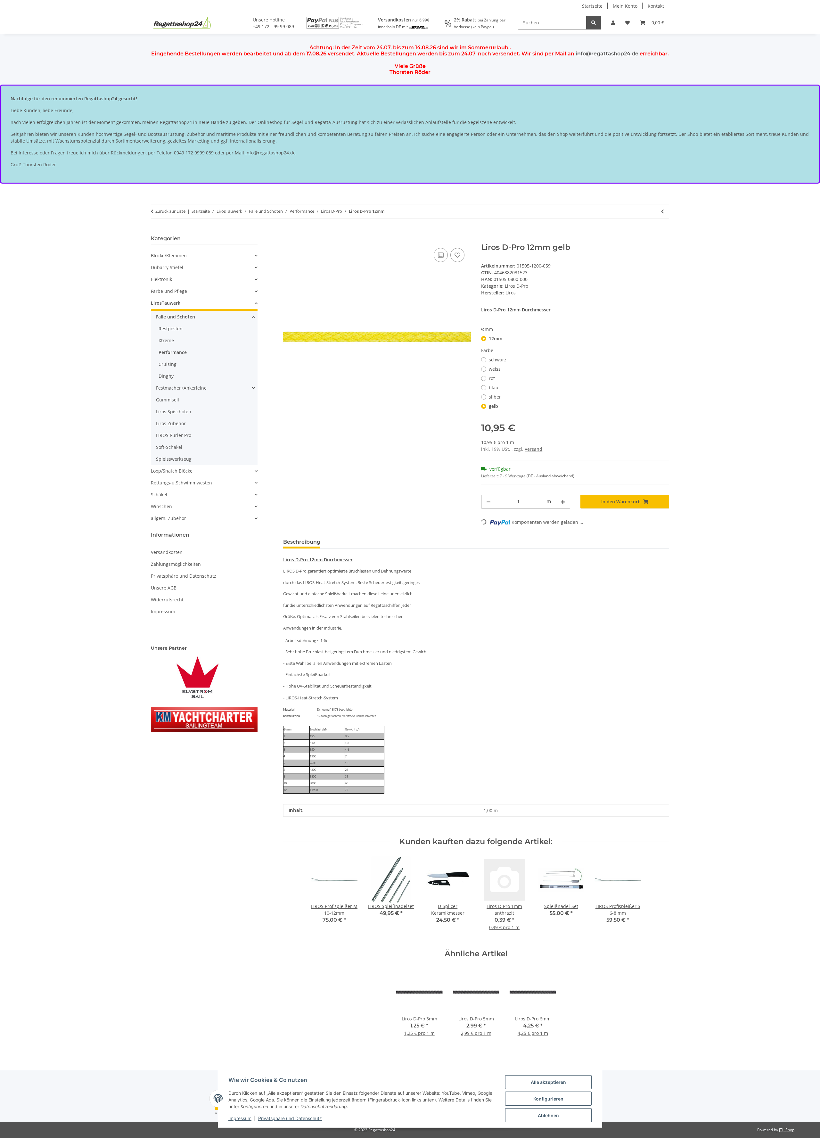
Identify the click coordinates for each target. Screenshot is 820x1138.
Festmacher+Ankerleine (181, 388)
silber (495, 397)
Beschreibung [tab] (301, 542)
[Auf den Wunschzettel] (457, 255)
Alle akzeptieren (548, 1082)
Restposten (171, 329)
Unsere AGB (163, 588)
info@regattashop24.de (607, 54)
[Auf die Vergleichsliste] (441, 255)
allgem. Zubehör (168, 518)
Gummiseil (167, 400)
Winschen (161, 506)
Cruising (167, 364)
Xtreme (166, 340)
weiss (495, 369)
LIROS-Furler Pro (173, 435)
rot (492, 378)
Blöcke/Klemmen (169, 255)
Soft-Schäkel (169, 447)
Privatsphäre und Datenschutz (290, 1118)
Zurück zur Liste (170, 211)
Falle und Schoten (175, 317)
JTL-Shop (786, 1130)
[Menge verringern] (488, 501)
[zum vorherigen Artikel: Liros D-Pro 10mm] (662, 211)
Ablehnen (548, 1115)
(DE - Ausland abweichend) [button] (550, 476)
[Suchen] (593, 22)
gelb (493, 406)
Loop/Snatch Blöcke (172, 471)
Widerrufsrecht (167, 600)
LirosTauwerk (165, 303)
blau (493, 387)
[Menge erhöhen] (563, 501)
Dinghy (166, 376)
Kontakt (656, 6)
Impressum (239, 1118)
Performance (173, 352)
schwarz (497, 360)
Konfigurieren (548, 1098)
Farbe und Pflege (169, 291)
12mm (495, 338)
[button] (613, 23)
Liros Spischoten (173, 411)
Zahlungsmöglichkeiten (176, 564)
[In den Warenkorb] (288, 239)
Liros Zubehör (171, 423)
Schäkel (159, 494)
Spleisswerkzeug (174, 459)
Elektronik (161, 279)
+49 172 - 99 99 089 (273, 26)
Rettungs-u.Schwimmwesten (181, 483)
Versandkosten (167, 552)
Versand (533, 449)
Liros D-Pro (516, 286)
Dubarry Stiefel (167, 267)
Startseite (592, 6)
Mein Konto (625, 6)
